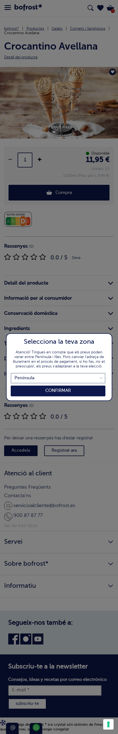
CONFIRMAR (58, 391)
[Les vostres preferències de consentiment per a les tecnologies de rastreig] (108, 724)
